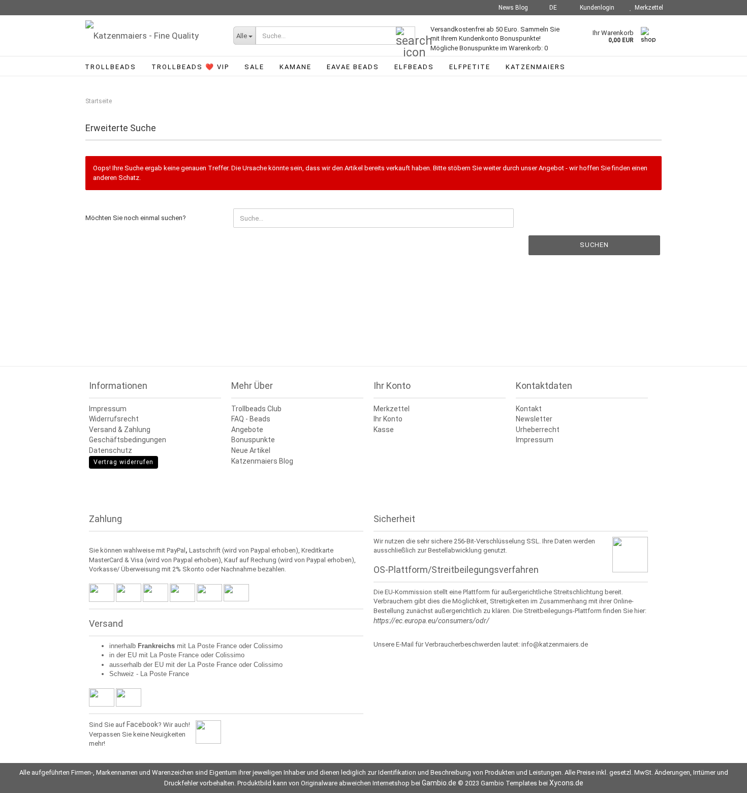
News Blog (512, 7)
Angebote (247, 429)
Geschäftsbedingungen (127, 440)
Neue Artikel (250, 450)
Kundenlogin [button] (595, 7)
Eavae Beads (353, 67)
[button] (550, 7)
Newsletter (534, 419)
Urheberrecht (537, 429)
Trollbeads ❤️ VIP (190, 67)
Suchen (594, 245)
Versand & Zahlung (119, 429)
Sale (254, 67)
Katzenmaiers (536, 67)
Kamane (295, 67)
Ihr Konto (388, 419)
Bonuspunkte (253, 440)
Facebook (142, 724)
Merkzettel (647, 7)
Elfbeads (414, 67)
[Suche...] (405, 36)
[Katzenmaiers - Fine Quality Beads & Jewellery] (151, 35)
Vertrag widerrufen (123, 462)
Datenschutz (110, 450)
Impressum (108, 409)
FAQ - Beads (250, 419)
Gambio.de (439, 783)
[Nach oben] (719, 777)
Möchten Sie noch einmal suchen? (135, 218)
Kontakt (529, 409)
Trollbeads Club (256, 409)
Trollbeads (110, 67)
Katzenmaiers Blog (262, 461)
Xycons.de (566, 783)
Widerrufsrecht (114, 419)
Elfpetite (469, 67)
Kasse (384, 429)
